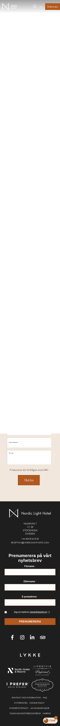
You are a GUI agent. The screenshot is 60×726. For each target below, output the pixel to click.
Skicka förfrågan (39, 159)
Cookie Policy (37, 703)
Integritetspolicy (19, 708)
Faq (45, 698)
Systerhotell (21, 703)
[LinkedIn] (32, 637)
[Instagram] (22, 637)
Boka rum (52, 6)
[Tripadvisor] (42, 637)
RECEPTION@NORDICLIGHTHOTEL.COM (30, 543)
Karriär (47, 714)
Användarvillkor (39, 708)
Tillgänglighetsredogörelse (25, 714)
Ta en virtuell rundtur (15, 159)
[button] (15, 6)
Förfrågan (14, 287)
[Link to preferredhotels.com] (42, 670)
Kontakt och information (26, 698)
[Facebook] (12, 637)
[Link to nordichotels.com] (19, 670)
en (40, 6)
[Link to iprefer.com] (18, 685)
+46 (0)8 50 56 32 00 (30, 539)
